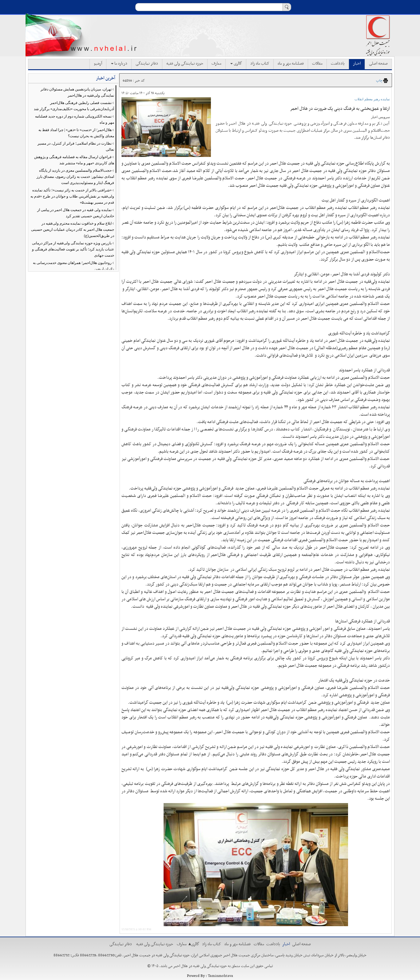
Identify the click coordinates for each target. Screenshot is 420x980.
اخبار (357, 63)
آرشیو (98, 63)
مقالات (317, 63)
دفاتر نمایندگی (147, 63)
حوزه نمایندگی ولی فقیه (184, 63)
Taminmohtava (220, 976)
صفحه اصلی (378, 63)
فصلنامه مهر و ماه (291, 63)
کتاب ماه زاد (259, 63)
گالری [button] (237, 63)
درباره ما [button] (120, 63)
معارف (216, 63)
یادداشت (338, 63)
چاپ (379, 81)
